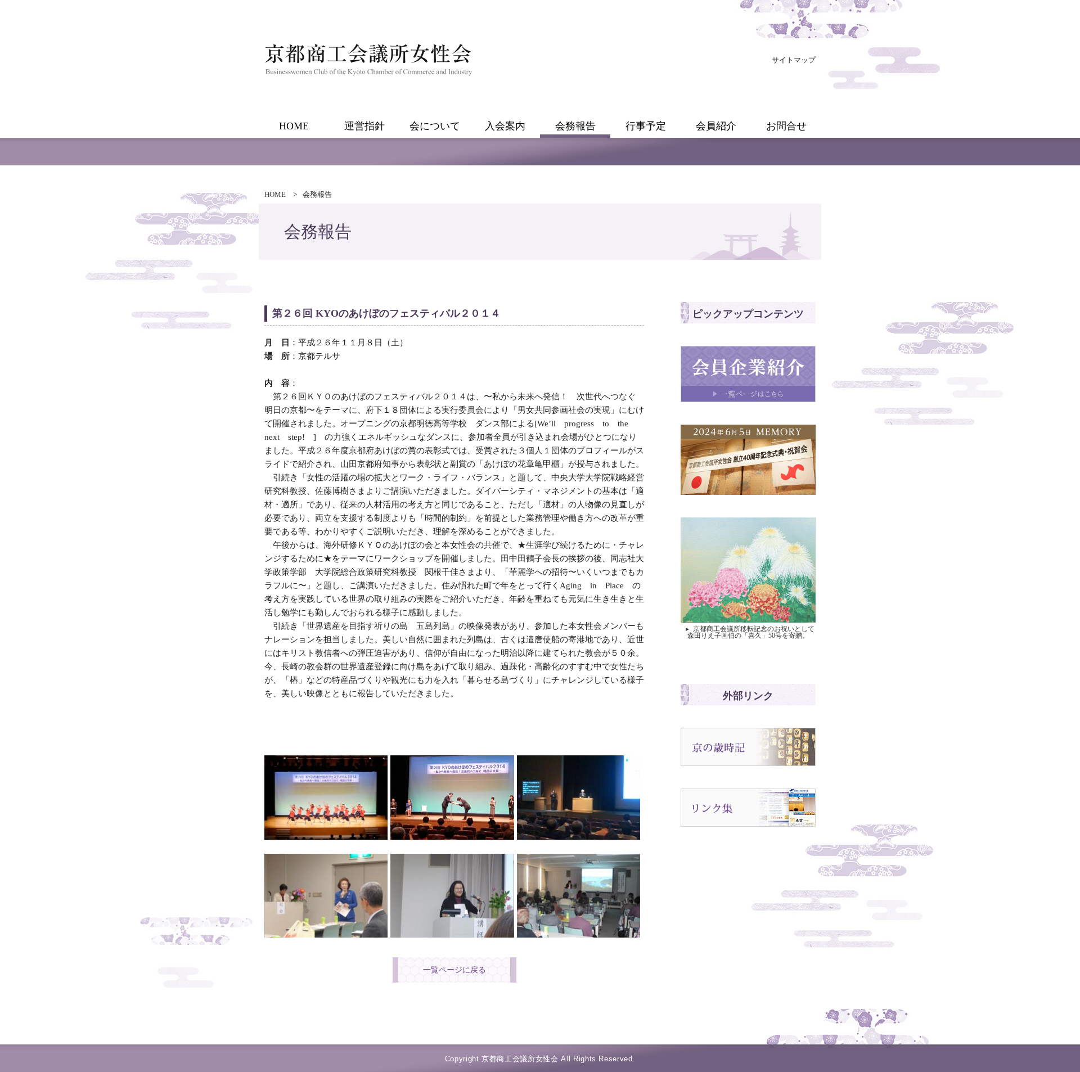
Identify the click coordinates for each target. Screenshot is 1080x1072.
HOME (275, 194)
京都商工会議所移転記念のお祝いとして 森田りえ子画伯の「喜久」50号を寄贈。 (749, 632)
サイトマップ (794, 60)
